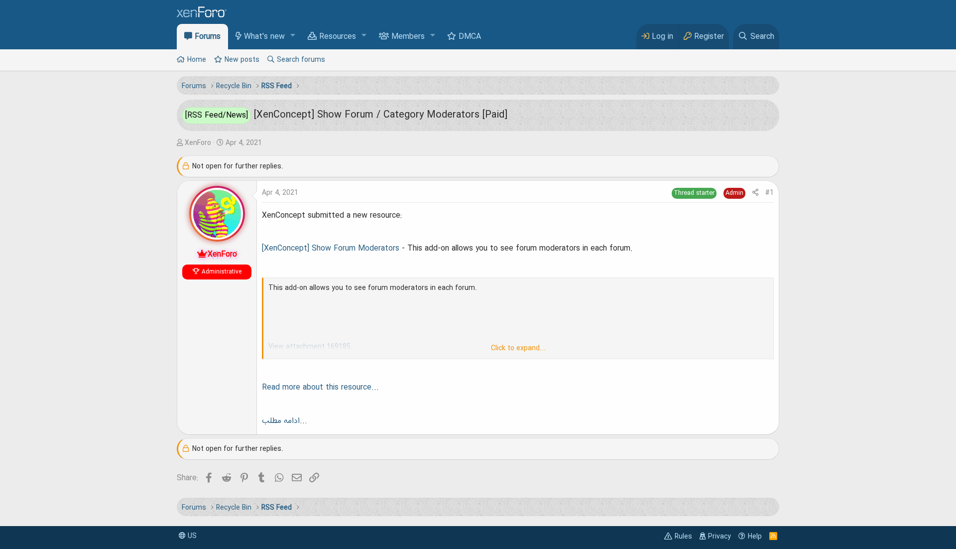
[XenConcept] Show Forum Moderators (330, 249)
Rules (683, 536)
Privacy (719, 536)
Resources (337, 37)
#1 (769, 192)
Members (408, 37)
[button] (293, 36)
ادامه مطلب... (284, 421)
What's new (264, 37)
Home (196, 59)
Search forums (301, 59)
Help (755, 536)
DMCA (470, 37)
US (191, 536)
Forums (208, 37)
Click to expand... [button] (518, 348)
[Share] (755, 193)
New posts (242, 59)
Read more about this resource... (320, 388)
